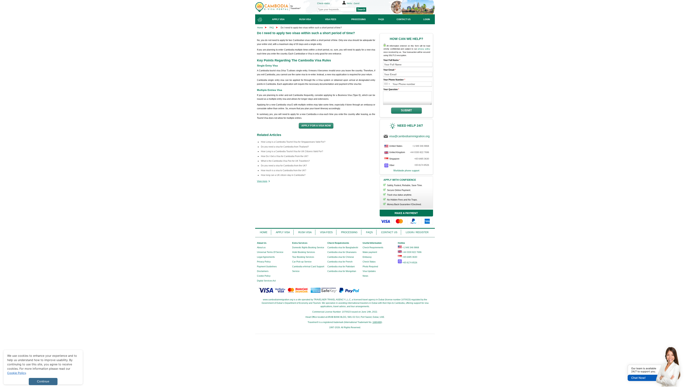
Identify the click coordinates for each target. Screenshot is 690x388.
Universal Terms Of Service (270, 252)
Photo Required (370, 266)
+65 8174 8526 (421, 165)
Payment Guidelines (267, 266)
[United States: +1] (386, 84)
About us (261, 247)
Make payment (370, 252)
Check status (323, 3)
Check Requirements (373, 247)
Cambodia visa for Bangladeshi (342, 247)
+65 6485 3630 (421, 159)
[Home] (259, 19)
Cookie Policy (263, 276)
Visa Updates (369, 271)
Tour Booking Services (303, 257)
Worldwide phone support (406, 170)
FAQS (369, 232)
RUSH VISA (305, 232)
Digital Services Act (266, 281)
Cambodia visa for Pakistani (341, 266)
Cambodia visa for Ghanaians (341, 252)
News (365, 276)
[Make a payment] (406, 218)
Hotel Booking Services (303, 252)
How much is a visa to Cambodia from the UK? (283, 170)
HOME (263, 232)
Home (260, 27)
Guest (356, 3)
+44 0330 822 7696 (419, 152)
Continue (43, 381)
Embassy (367, 257)
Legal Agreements (266, 257)
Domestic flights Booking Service (308, 247)
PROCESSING (349, 232)
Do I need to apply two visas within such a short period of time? (311, 27)
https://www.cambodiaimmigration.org (284, 7)
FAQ (272, 27)
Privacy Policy (264, 261)
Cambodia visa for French (340, 261)
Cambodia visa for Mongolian (341, 271)
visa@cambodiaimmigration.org (409, 136)
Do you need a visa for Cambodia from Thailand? (285, 147)
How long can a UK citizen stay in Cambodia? (283, 175)
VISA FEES (326, 232)
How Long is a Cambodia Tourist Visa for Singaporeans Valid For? (293, 142)
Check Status (369, 261)
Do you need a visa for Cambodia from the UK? (284, 165)
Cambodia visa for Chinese (340, 257)
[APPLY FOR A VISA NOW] (316, 125)
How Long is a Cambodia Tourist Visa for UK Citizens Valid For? (292, 151)
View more (262, 181)
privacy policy (424, 49)
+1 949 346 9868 (420, 146)
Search (361, 9)
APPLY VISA (283, 232)
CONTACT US (389, 232)
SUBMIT (406, 110)
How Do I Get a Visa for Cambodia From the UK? (284, 156)
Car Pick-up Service (302, 261)
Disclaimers (262, 271)
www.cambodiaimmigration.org (278, 299)
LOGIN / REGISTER (417, 232)
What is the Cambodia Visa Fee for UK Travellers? (285, 161)
